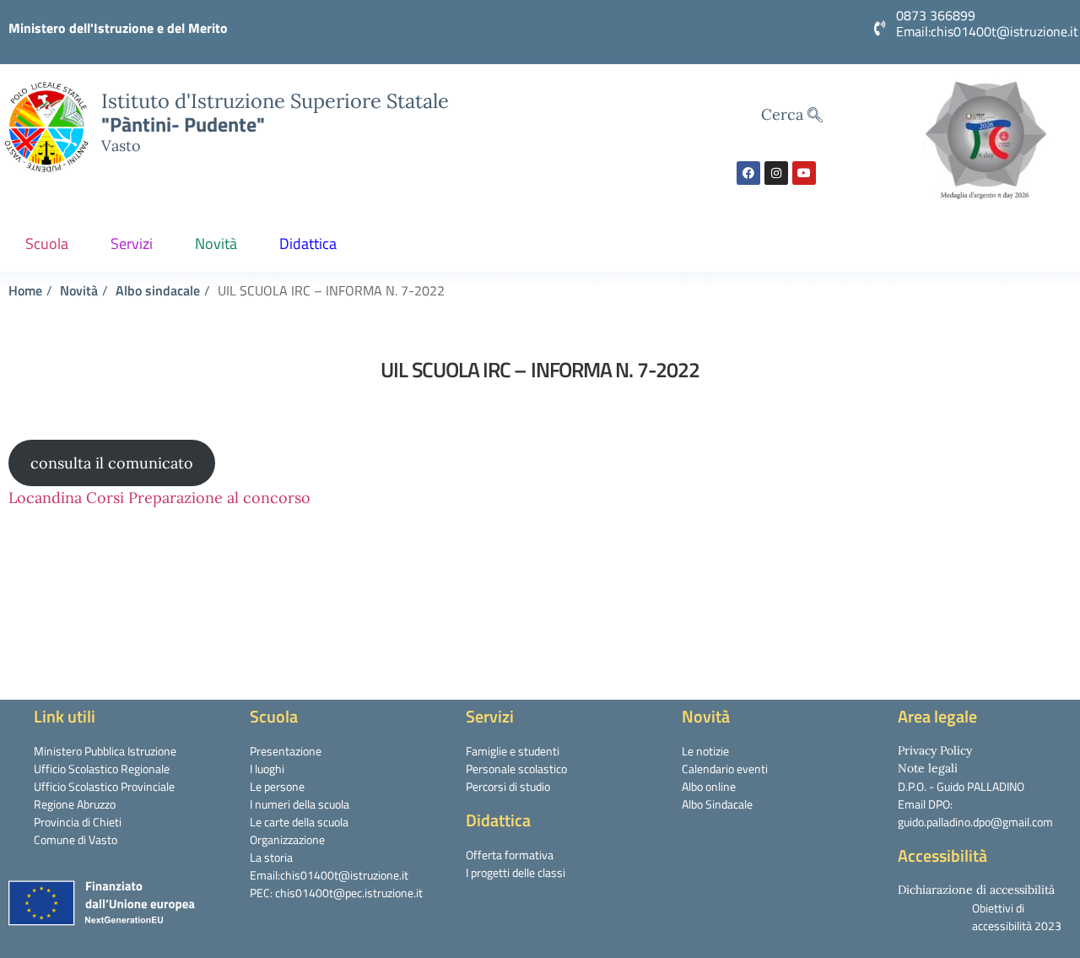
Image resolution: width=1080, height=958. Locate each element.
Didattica (308, 243)
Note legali (928, 768)
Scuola (46, 243)
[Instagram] (776, 173)
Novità (216, 243)
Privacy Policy (935, 750)
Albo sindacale (158, 290)
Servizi (132, 243)
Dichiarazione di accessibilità (976, 889)
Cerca (784, 114)
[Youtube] (804, 173)
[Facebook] (748, 173)
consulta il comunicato (111, 463)
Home (25, 290)
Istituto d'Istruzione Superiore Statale (275, 100)
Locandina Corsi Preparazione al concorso (159, 497)
